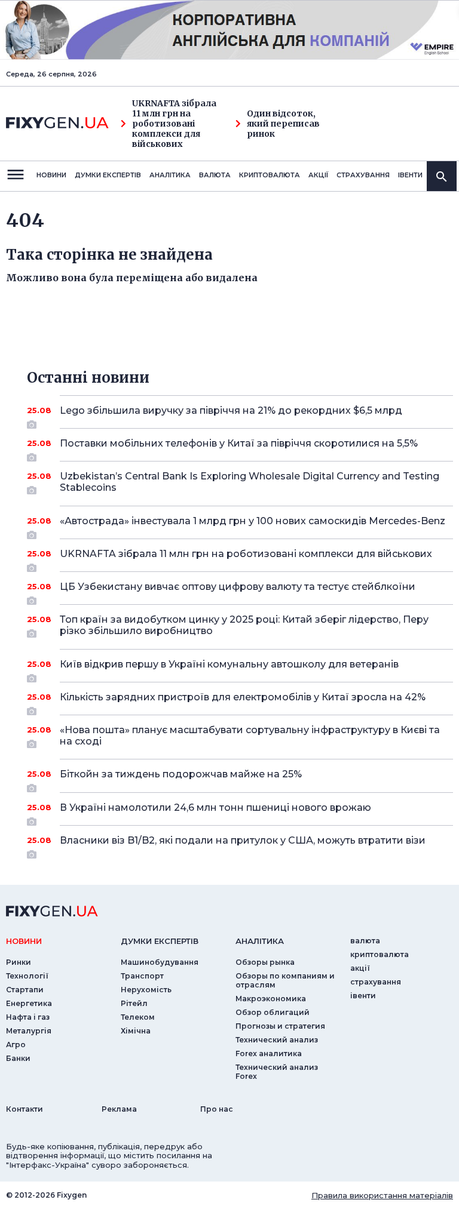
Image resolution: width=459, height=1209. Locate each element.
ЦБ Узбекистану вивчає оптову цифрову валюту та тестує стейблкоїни (237, 586)
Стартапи (25, 989)
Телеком (138, 1017)
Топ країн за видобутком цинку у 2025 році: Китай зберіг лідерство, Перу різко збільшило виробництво (244, 625)
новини (51, 175)
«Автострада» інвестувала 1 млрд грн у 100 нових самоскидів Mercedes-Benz (252, 521)
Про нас (216, 1109)
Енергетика (29, 1003)
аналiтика (259, 941)
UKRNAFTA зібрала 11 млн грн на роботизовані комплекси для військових (174, 124)
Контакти (24, 1109)
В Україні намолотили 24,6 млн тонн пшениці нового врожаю (215, 807)
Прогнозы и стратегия (280, 1026)
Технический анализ (276, 1039)
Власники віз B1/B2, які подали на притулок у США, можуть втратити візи (243, 840)
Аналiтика (170, 175)
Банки (18, 1058)
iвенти (410, 175)
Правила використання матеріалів (382, 1195)
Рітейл (134, 1003)
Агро (16, 1044)
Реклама (119, 1109)
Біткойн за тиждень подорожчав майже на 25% (181, 774)
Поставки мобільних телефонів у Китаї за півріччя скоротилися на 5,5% (239, 443)
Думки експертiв (108, 175)
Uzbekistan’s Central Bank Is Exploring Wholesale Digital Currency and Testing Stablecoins (249, 481)
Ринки (18, 962)
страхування (363, 175)
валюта (215, 175)
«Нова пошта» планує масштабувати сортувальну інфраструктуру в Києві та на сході (250, 735)
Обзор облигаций (272, 1012)
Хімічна (136, 1030)
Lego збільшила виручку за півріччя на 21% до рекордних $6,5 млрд (231, 410)
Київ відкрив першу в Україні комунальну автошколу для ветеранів (229, 664)
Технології (27, 975)
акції (318, 175)
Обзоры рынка (265, 962)
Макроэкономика (270, 998)
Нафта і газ (28, 1017)
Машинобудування (159, 962)
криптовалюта (269, 175)
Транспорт (142, 975)
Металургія (28, 1030)
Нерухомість (146, 989)
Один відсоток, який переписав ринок (283, 124)
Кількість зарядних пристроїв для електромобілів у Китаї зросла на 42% (243, 697)
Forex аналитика (268, 1053)
